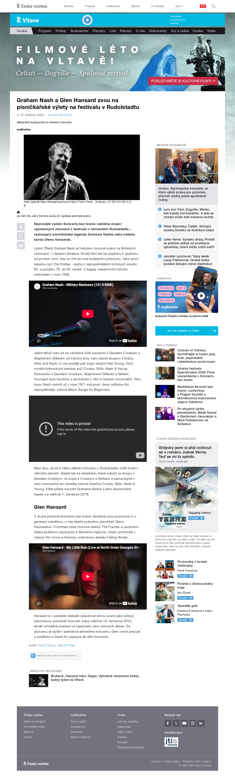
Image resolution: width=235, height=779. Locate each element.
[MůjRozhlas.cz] (24, 130)
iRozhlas (69, 6)
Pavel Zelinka (46, 645)
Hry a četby (164, 288)
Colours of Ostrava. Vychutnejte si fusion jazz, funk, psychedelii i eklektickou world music (196, 355)
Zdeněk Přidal (66, 645)
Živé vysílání (165, 300)
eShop (28, 737)
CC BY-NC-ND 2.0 (119, 201)
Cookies (156, 761)
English (207, 761)
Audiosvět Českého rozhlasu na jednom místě (181, 316)
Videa (211, 31)
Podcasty (77, 732)
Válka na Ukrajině (34, 721)
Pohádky (163, 294)
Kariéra (122, 737)
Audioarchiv (177, 20)
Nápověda (124, 726)
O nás (140, 31)
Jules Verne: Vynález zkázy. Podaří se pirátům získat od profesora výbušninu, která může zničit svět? (189, 243)
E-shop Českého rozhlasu (176, 438)
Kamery (174, 23)
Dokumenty (158, 31)
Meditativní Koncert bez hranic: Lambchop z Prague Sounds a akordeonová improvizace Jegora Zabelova (196, 394)
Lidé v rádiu (125, 732)
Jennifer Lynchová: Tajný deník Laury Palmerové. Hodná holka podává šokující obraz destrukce (188, 260)
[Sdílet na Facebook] (21, 227)
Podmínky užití (191, 761)
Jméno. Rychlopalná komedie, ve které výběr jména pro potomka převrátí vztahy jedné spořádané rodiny (183, 194)
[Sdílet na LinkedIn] (21, 245)
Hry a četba (180, 31)
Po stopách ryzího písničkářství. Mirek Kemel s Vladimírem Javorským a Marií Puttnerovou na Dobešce (197, 416)
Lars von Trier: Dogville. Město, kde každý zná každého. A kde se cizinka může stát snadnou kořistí (189, 213)
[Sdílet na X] (21, 236)
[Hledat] (213, 6)
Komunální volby (34, 726)
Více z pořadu (167, 345)
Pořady (61, 31)
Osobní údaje (171, 761)
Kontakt (122, 742)
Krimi (180, 288)
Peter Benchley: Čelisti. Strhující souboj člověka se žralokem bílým (189, 228)
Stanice (135, 6)
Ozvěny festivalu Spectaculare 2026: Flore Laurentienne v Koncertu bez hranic (196, 374)
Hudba (22, 31)
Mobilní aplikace (81, 737)
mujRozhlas (113, 6)
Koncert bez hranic (60, 115)
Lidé (112, 31)
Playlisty (99, 31)
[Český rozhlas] (32, 6)
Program (90, 6)
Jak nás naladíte (128, 721)
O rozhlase (157, 6)
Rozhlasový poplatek (131, 747)
